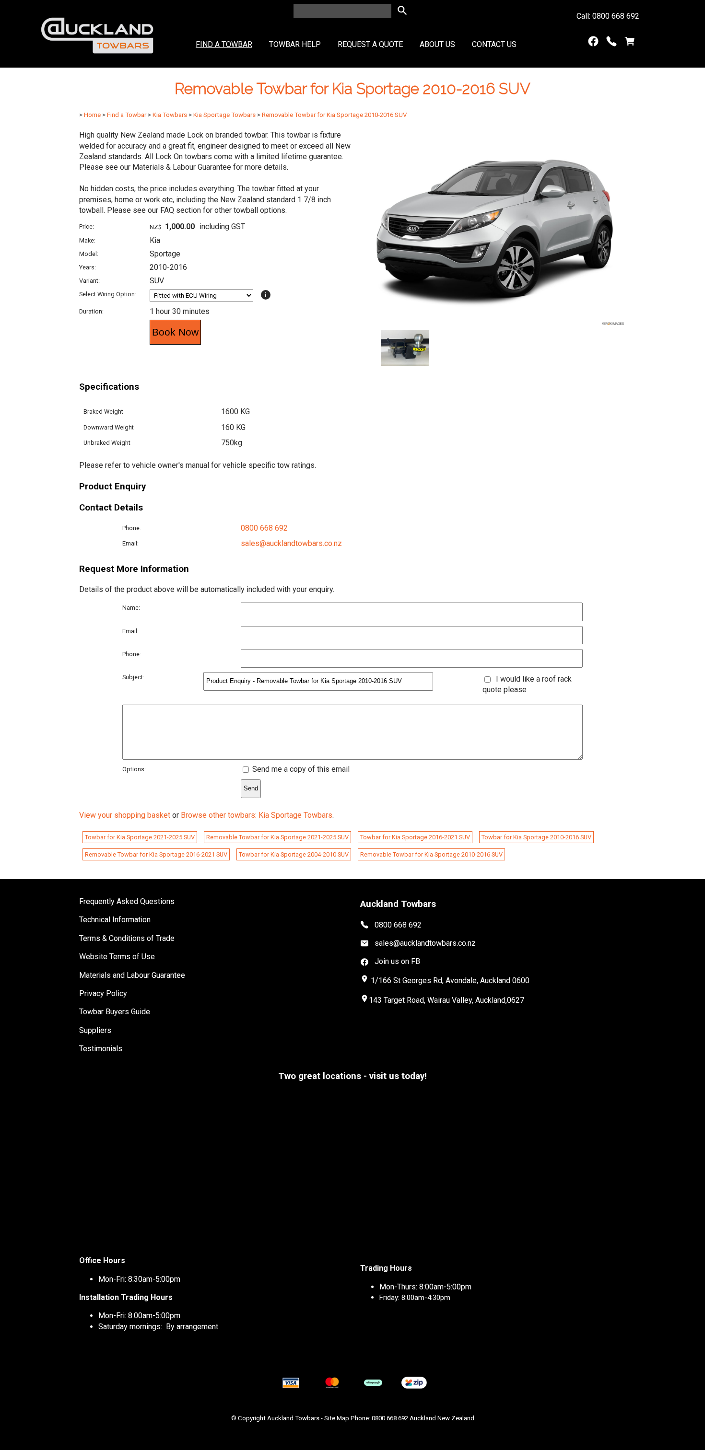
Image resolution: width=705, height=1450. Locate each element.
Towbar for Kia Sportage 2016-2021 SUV (415, 837)
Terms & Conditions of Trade (127, 938)
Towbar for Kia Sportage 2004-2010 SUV (294, 854)
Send (251, 788)
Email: (130, 543)
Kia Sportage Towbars (224, 114)
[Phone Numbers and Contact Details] (611, 43)
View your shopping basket (124, 815)
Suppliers (95, 1030)
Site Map (336, 1418)
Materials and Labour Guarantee (132, 975)
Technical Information (115, 919)
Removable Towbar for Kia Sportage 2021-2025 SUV (277, 837)
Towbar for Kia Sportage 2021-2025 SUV (140, 837)
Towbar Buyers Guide (114, 1011)
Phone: (131, 528)
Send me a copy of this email (300, 769)
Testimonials (100, 1048)
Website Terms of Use (117, 956)
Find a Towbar (224, 44)
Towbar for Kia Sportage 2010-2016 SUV (536, 837)
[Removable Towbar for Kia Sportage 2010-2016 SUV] (495, 324)
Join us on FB (397, 961)
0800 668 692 (264, 528)
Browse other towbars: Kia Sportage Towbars (256, 815)
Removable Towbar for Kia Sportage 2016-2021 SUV (156, 854)
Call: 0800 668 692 (607, 16)
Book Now (175, 331)
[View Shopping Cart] (630, 43)
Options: (134, 769)
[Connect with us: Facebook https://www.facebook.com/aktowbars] (593, 43)
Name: (131, 607)
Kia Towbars (170, 114)
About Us (437, 44)
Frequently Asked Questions (127, 901)
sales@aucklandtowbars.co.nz (291, 543)
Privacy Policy (103, 993)
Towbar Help (295, 44)
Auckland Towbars (293, 1418)
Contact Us (494, 44)
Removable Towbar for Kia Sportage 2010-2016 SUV (334, 114)
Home (92, 114)
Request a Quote (370, 44)
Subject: (133, 677)
